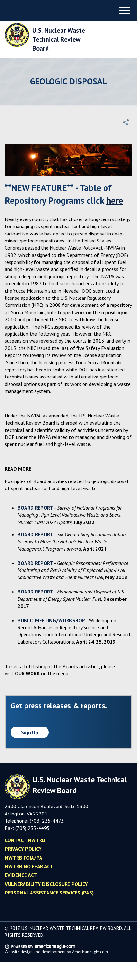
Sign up (29, 732)
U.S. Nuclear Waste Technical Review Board (58, 39)
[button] (126, 122)
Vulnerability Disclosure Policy (46, 884)
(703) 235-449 (31, 828)
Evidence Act (21, 875)
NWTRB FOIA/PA (23, 858)
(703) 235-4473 (47, 820)
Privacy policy (23, 849)
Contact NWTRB (25, 840)
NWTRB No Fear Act (29, 866)
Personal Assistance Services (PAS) (49, 892)
